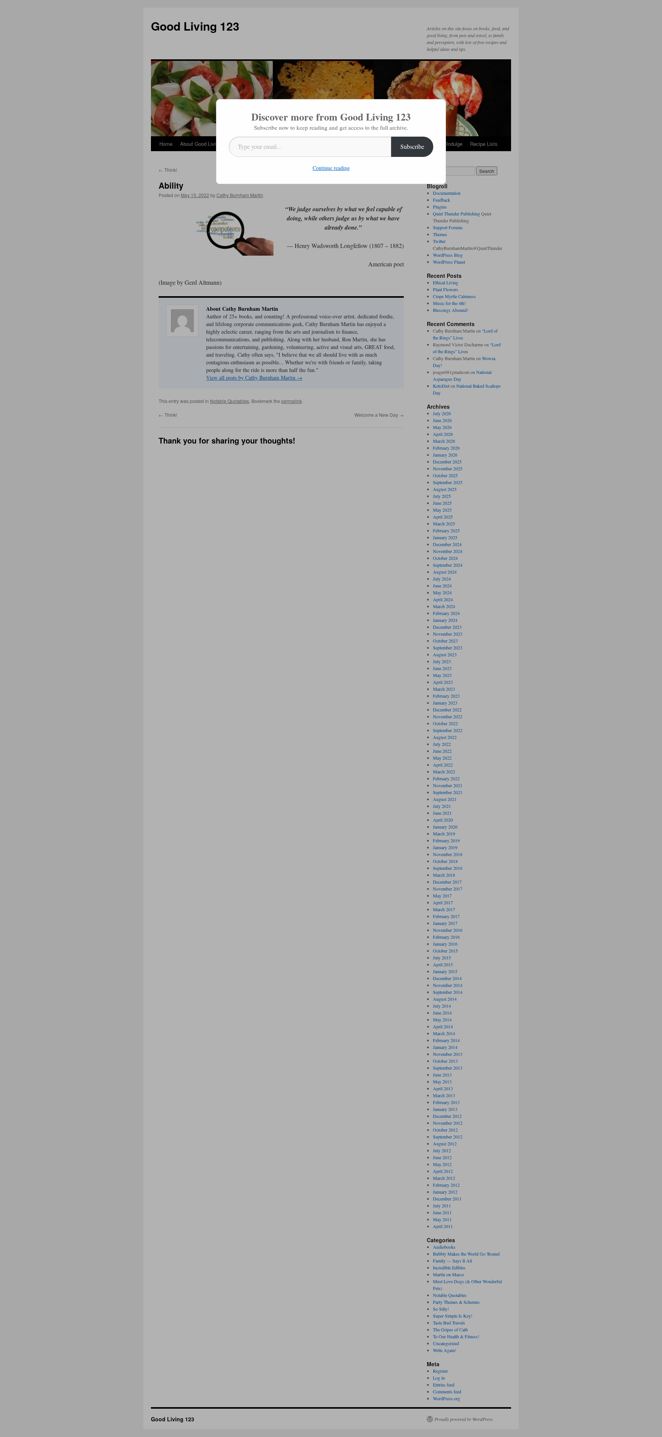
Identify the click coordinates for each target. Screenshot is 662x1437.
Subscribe (412, 146)
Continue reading (331, 167)
